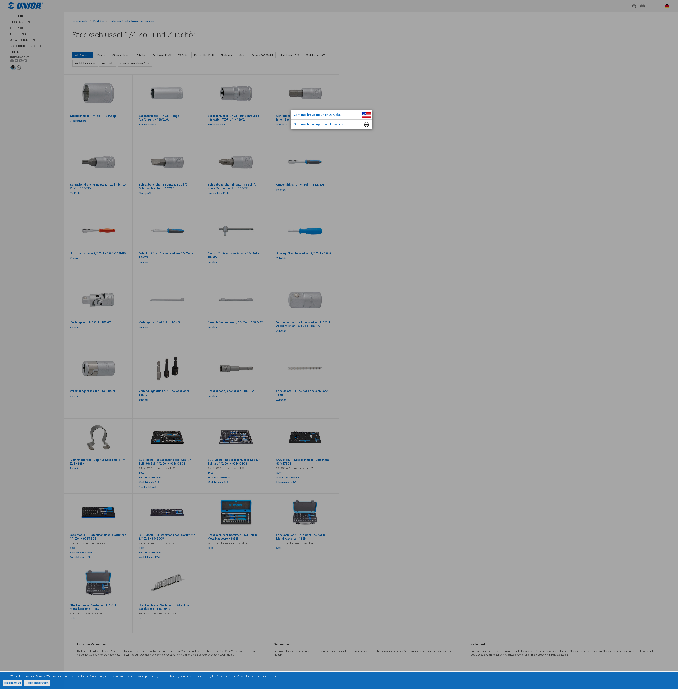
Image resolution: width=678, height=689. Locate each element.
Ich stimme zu (12, 683)
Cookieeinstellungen (37, 683)
